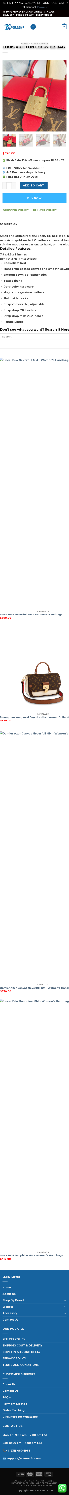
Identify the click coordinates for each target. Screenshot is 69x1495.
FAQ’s (7, 1397)
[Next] (61, 96)
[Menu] (33, 27)
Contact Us (10, 1319)
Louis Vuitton (39, 43)
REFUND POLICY (14, 1339)
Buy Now (34, 198)
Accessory (10, 1313)
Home (24, 43)
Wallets (8, 1306)
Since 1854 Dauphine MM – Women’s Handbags (31, 1255)
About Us (9, 1294)
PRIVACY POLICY (14, 1358)
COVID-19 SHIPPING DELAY (21, 1352)
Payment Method (15, 1403)
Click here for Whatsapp (20, 1416)
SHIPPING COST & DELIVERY (22, 1345)
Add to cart (33, 185)
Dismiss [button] (42, 7)
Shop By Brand (13, 1300)
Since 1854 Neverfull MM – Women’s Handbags (31, 614)
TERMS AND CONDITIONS (21, 1365)
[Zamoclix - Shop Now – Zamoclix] (14, 27)
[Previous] (8, 96)
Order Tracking (14, 1410)
